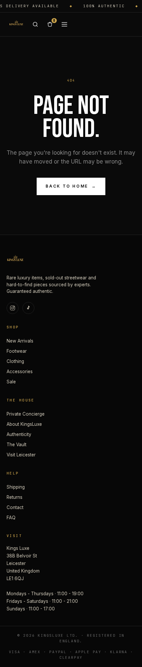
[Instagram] (12, 308)
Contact (15, 507)
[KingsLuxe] (16, 24)
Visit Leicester (21, 454)
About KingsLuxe (24, 424)
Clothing (15, 361)
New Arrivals (20, 341)
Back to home (71, 186)
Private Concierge (26, 414)
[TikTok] (28, 308)
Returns (14, 497)
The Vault (16, 444)
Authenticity (19, 434)
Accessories (20, 371)
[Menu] (64, 24)
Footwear (17, 351)
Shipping (16, 487)
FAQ (11, 517)
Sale (11, 381)
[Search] (35, 24)
